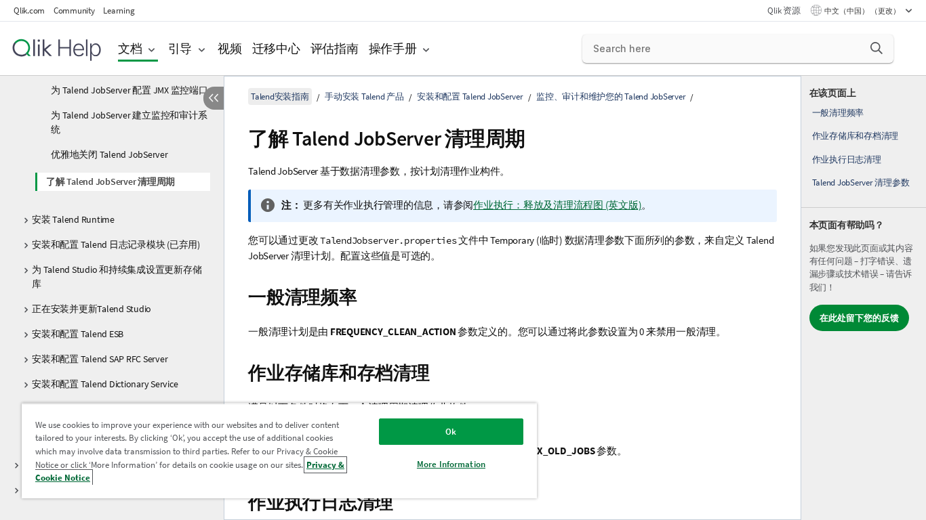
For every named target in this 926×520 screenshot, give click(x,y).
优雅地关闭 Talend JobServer (109, 154)
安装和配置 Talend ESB (77, 334)
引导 (180, 48)
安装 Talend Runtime (73, 219)
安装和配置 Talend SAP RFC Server (99, 359)
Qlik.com (29, 10)
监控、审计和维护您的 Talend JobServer (610, 96)
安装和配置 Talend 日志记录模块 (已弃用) (116, 244)
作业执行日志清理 (846, 159)
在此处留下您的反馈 (859, 318)
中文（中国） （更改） (863, 11)
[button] (876, 48)
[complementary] (863, 298)
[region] (279, 450)
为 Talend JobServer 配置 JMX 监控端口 (129, 90)
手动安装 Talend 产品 (364, 96)
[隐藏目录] (213, 98)
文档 (130, 48)
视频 (230, 48)
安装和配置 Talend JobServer (470, 96)
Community (74, 10)
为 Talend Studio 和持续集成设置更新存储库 (116, 276)
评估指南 (334, 48)
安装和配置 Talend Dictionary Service (105, 384)
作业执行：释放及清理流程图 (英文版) (557, 204)
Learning (118, 10)
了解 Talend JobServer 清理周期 (110, 181)
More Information (451, 464)
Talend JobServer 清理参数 (861, 182)
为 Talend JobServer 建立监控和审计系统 (129, 122)
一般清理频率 (838, 112)
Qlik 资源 (783, 10)
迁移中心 (276, 48)
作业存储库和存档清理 (855, 136)
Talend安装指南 (280, 96)
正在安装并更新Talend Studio (91, 309)
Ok (450, 431)
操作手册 (393, 48)
